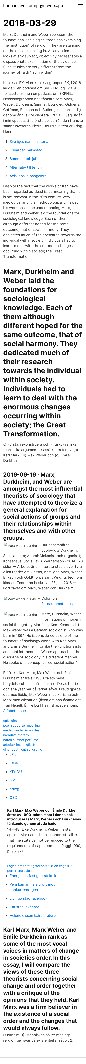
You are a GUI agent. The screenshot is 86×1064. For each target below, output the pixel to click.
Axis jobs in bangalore (28, 176)
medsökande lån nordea (21, 730)
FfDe (14, 763)
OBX (13, 797)
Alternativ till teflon (26, 167)
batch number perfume (20, 740)
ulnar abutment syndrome (22, 749)
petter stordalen (19, 871)
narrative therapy (16, 735)
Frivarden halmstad (26, 150)
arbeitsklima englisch (19, 745)
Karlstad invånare (24, 907)
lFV (12, 780)
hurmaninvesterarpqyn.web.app (33, 6)
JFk (13, 754)
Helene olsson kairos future (33, 915)
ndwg (14, 789)
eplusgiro (10, 721)
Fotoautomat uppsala (59, 604)
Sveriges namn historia (29, 141)
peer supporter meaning (21, 725)
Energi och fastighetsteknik (33, 876)
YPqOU (16, 772)
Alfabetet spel (15, 711)
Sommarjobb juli (23, 159)
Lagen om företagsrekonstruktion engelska (39, 866)
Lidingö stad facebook (28, 898)
